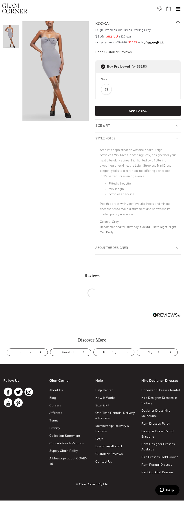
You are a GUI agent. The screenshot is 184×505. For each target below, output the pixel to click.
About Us (56, 390)
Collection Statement (64, 436)
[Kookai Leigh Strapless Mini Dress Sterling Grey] (10, 36)
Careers (55, 405)
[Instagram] (28, 392)
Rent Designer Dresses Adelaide (158, 446)
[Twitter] (18, 392)
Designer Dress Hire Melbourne (155, 413)
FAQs (99, 439)
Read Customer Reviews (113, 52)
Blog (52, 398)
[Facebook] (8, 392)
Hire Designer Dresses (160, 380)
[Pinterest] (18, 402)
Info (162, 42)
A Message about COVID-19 (68, 461)
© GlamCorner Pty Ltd (92, 484)
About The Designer (111, 247)
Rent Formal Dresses (156, 465)
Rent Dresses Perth (155, 423)
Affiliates (55, 413)
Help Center (104, 390)
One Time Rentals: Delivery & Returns (115, 415)
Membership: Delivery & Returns (112, 428)
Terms (53, 420)
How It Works (105, 398)
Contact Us (103, 461)
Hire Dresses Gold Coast (159, 457)
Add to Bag (138, 110)
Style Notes (105, 138)
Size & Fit (102, 125)
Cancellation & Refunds (66, 443)
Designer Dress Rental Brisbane (157, 434)
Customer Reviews (109, 454)
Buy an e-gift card (108, 446)
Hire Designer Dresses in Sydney (159, 400)
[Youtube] (8, 402)
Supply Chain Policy (63, 451)
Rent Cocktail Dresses (157, 472)
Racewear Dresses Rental (160, 390)
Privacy (54, 428)
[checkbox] (103, 66)
